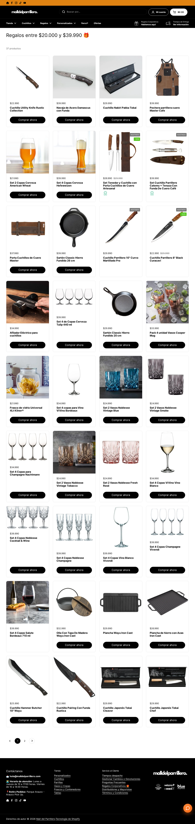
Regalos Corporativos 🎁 (115, 786)
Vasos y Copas (62, 786)
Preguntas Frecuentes (113, 782)
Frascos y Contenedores (67, 789)
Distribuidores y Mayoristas (117, 789)
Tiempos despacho (112, 775)
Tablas (57, 792)
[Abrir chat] (187, 808)
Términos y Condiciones (115, 792)
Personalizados (62, 775)
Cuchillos (59, 779)
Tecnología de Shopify (68, 818)
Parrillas (58, 782)
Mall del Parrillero (45, 818)
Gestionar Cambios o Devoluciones (121, 779)
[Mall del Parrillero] (24, 12)
